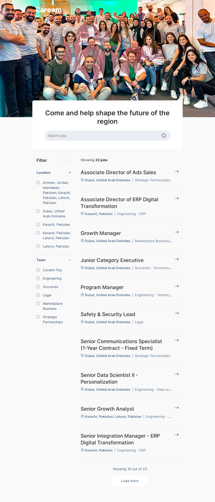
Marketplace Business (53, 306)
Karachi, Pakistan (56, 224)
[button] (54, 172)
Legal (47, 295)
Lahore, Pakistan (56, 246)
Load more (129, 481)
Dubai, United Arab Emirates (54, 213)
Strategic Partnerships (53, 319)
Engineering (52, 278)
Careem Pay (52, 270)
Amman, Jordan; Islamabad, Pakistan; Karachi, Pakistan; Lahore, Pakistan (57, 192)
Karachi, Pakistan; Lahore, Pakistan (57, 235)
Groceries (50, 287)
